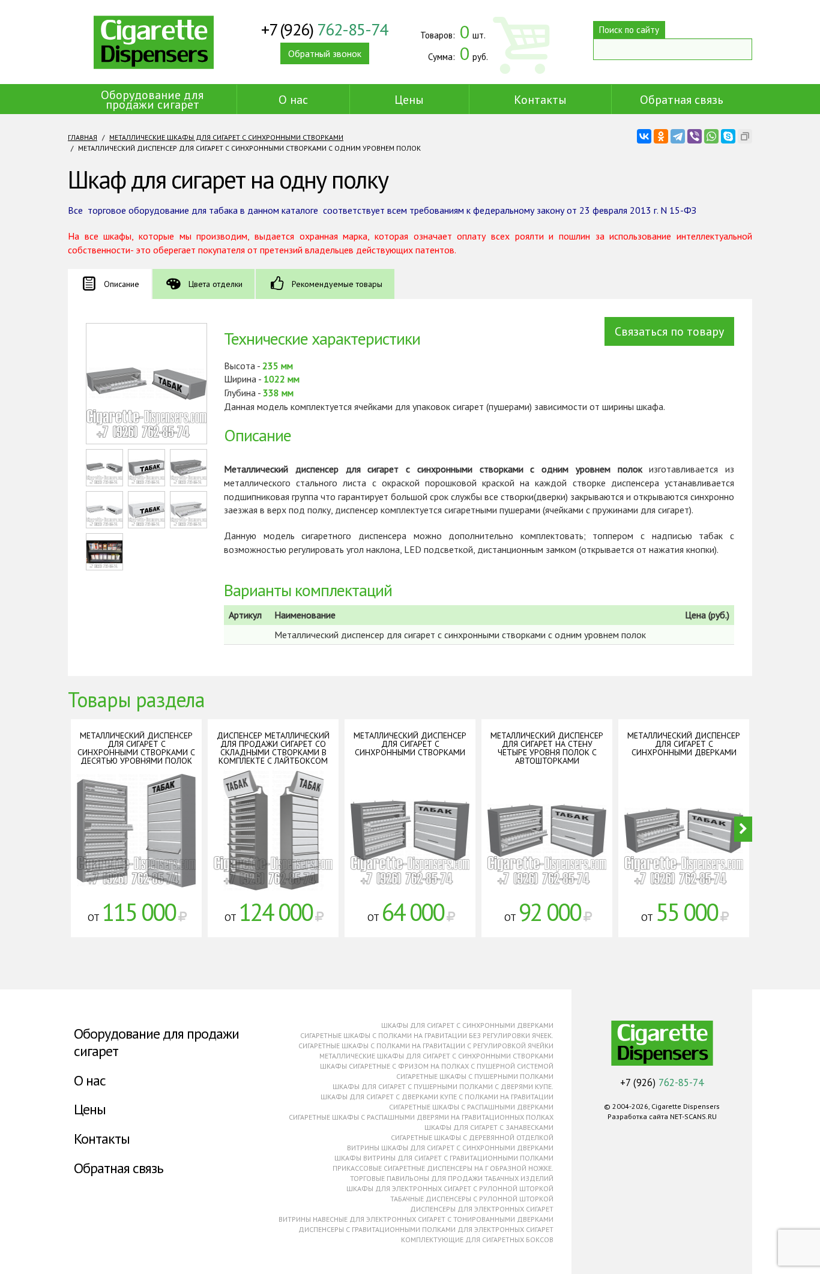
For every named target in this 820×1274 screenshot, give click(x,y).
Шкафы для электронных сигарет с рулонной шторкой (449, 1188)
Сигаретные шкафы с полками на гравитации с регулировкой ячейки (425, 1045)
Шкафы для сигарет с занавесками (488, 1127)
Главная (82, 137)
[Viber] (694, 136)
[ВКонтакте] (644, 136)
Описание (121, 284)
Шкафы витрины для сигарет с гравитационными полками (443, 1157)
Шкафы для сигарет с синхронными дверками (467, 1025)
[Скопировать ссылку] (745, 136)
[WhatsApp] (711, 136)
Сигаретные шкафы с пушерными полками (474, 1076)
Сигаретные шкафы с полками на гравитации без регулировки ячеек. (426, 1035)
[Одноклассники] (661, 136)
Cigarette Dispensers (154, 42)
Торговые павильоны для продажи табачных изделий (451, 1178)
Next (743, 829)
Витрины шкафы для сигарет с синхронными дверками (450, 1147)
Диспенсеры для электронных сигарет (481, 1208)
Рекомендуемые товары (337, 284)
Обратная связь (681, 99)
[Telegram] (678, 136)
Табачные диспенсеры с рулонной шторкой (471, 1198)
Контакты (540, 99)
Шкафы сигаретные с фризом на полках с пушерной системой (436, 1065)
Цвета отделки (215, 284)
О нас (293, 99)
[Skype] (728, 136)
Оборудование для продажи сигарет (152, 99)
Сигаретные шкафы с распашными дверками (471, 1106)
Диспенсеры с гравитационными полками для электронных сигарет (425, 1229)
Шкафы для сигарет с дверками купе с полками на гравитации (437, 1096)
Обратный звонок (324, 53)
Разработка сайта (637, 1116)
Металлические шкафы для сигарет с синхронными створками (226, 137)
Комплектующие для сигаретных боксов (477, 1239)
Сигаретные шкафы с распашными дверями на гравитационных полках (421, 1117)
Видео (136, 844)
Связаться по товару (669, 331)
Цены (409, 99)
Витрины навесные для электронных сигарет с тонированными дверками (416, 1219)
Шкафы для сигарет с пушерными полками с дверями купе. (443, 1086)
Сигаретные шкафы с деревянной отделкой (472, 1137)
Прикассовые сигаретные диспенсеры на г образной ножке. (443, 1168)
